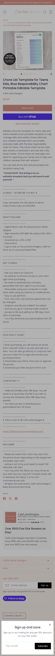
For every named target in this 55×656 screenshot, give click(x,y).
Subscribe (43, 646)
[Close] (50, 624)
